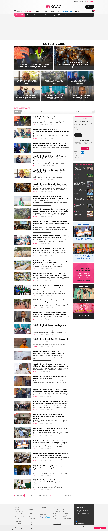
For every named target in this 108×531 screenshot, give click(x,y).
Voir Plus (45, 495)
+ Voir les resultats (87, 135)
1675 (40, 495)
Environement (53, 111)
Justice (78, 111)
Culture (26, 111)
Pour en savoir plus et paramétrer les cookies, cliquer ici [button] (63, 529)
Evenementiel (66, 111)
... (36, 495)
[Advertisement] (54, 28)
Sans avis (78, 131)
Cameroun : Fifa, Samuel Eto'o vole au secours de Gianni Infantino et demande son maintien (51, 15)
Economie (39, 111)
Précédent (19, 495)
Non (77, 129)
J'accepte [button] (100, 528)
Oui (76, 127)
